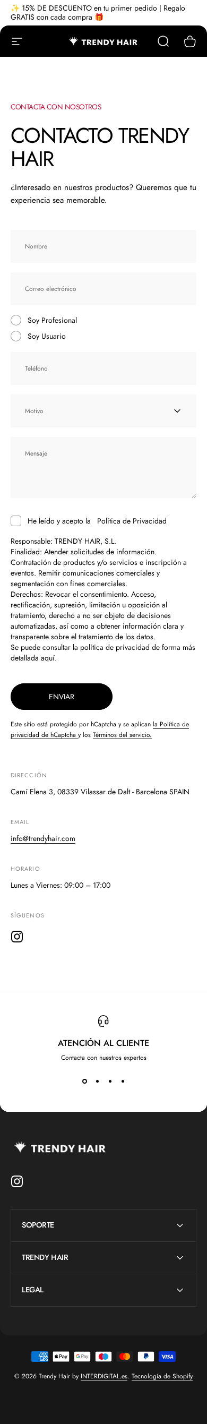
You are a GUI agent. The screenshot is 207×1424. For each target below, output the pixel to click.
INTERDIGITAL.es (104, 1376)
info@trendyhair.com (43, 838)
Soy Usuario (47, 336)
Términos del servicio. (122, 735)
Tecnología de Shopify (162, 1376)
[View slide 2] (97, 1081)
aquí (48, 658)
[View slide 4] (122, 1081)
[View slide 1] (84, 1081)
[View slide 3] (110, 1081)
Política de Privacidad (132, 521)
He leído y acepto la (97, 521)
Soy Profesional (52, 320)
